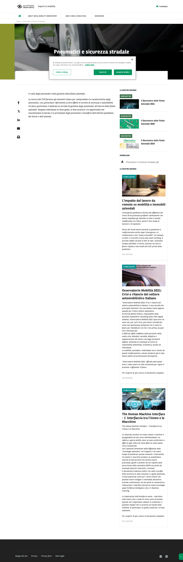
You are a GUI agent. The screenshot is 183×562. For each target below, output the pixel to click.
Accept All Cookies (122, 72)
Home (18, 21)
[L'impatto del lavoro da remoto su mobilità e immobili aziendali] (144, 215)
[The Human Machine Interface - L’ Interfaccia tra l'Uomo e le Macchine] (144, 455)
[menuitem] (19, 16)
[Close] (132, 59)
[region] (92, 68)
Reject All (102, 72)
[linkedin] (166, 557)
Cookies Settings (62, 72)
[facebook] (160, 557)
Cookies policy (89, 65)
